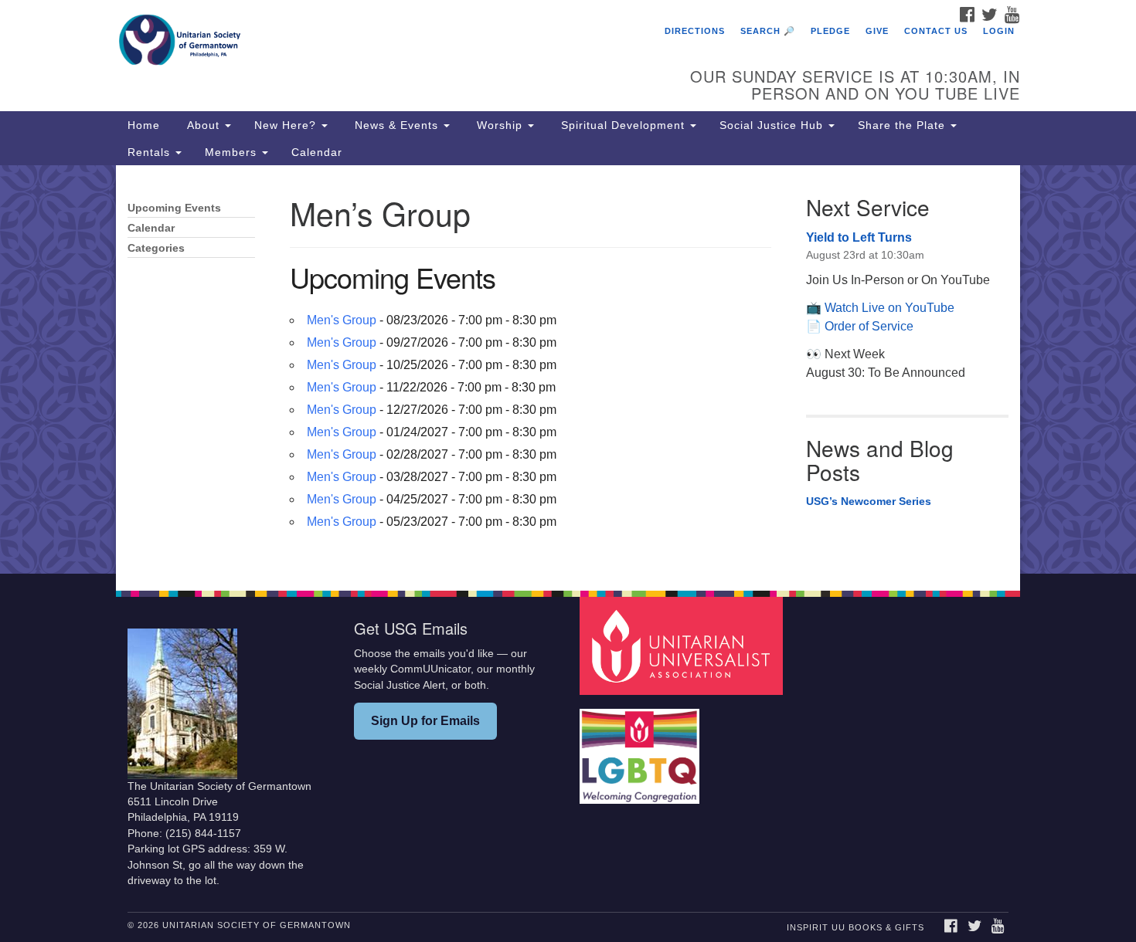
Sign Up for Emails (425, 720)
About (203, 125)
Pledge (830, 31)
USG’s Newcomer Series (868, 501)
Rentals (151, 152)
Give (877, 31)
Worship (499, 125)
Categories (156, 248)
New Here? (287, 125)
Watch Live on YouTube (889, 307)
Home (144, 125)
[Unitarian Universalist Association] (683, 645)
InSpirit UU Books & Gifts (855, 927)
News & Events (396, 125)
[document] (568, 369)
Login (999, 31)
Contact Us (936, 31)
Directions (695, 31)
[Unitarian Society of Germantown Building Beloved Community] (380, 42)
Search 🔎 (767, 31)
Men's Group (341, 320)
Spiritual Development (623, 125)
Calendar (316, 152)
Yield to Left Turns (859, 237)
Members (232, 152)
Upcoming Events (174, 208)
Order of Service (869, 326)
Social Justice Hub (773, 125)
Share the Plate (903, 125)
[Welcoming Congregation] (641, 748)
